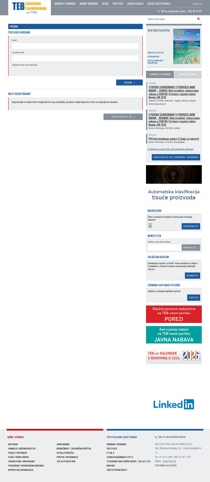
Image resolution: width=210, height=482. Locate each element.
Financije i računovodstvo (21, 448)
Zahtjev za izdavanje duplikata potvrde (164, 291)
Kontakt (111, 465)
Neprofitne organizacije (20, 469)
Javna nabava (63, 444)
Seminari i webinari (65, 4)
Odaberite (193, 275)
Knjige (105, 4)
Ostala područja (65, 452)
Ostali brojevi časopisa (155, 61)
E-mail (14, 40)
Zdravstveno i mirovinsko (21, 461)
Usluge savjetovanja (158, 4)
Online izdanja (135, 4)
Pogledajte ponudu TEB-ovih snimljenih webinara (170, 149)
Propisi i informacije (67, 457)
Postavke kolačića (166, 465)
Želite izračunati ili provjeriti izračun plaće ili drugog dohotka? (170, 218)
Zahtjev (194, 297)
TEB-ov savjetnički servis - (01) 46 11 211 (181, 11)
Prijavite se (197, 3)
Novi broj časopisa (159, 30)
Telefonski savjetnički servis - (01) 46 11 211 (128, 461)
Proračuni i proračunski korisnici (26, 465)
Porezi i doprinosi (17, 452)
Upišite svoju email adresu (159, 242)
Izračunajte (191, 226)
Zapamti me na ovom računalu (24, 65)
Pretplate (118, 4)
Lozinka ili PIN (18, 52)
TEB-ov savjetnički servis (172, 437)
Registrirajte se (122, 116)
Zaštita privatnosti (117, 469)
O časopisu (153, 57)
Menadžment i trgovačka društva (74, 448)
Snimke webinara (88, 4)
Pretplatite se (156, 53)
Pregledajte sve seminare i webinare (176, 157)
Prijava (128, 82)
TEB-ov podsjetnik (66, 461)
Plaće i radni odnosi (18, 457)
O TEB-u (110, 452)
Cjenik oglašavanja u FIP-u (120, 457)
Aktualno (13, 444)
